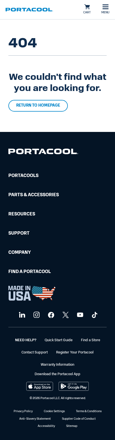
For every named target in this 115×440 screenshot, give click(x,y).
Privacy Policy (23, 411)
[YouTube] (79, 315)
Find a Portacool (29, 272)
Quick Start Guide (59, 340)
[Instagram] (36, 315)
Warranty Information (57, 365)
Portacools (23, 176)
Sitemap (71, 426)
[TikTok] (94, 315)
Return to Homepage (38, 106)
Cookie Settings (54, 411)
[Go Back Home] (43, 153)
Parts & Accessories (33, 195)
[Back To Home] (29, 10)
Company (19, 252)
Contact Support (34, 352)
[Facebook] (50, 315)
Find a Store (90, 340)
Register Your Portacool (75, 352)
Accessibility (46, 426)
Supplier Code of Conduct (79, 419)
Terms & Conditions (89, 411)
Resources (21, 214)
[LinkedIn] (21, 315)
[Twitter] (65, 315)
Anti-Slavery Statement (35, 419)
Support (19, 233)
